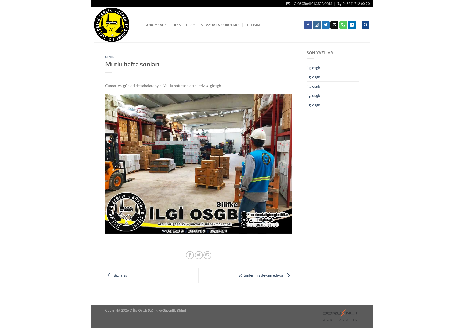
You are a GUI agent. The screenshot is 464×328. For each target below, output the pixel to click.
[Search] (365, 25)
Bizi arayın (122, 275)
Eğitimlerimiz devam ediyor (261, 275)
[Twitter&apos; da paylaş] (199, 255)
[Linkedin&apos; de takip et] (352, 25)
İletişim (253, 25)
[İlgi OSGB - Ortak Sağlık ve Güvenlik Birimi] (116, 24)
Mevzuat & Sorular (219, 25)
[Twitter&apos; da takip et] (326, 25)
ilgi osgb (313, 67)
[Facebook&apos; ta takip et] (308, 25)
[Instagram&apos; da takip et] (317, 25)
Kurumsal (154, 25)
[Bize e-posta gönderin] (334, 25)
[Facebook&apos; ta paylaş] (190, 255)
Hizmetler (182, 25)
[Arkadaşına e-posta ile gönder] (207, 255)
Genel (109, 56)
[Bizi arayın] (343, 25)
